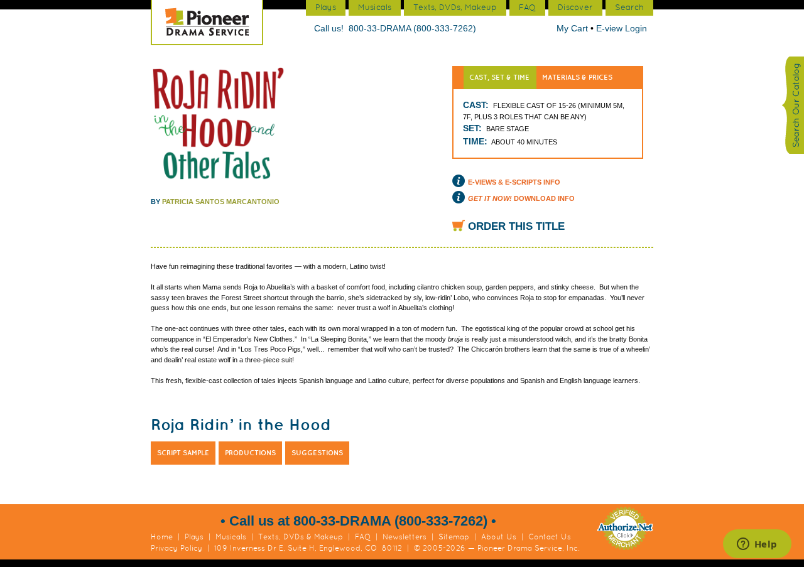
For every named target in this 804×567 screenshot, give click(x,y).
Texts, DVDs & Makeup (300, 536)
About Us (498, 536)
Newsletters (404, 536)
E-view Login (621, 28)
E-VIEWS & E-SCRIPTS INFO (514, 182)
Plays (194, 536)
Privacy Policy (176, 548)
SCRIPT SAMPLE (183, 452)
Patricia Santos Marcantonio (221, 201)
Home (162, 536)
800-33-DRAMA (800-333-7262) (412, 28)
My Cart (573, 28)
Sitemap (453, 536)
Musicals (230, 536)
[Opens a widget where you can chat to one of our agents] (756, 545)
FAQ (363, 536)
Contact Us (549, 536)
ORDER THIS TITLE (516, 226)
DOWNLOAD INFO (521, 198)
